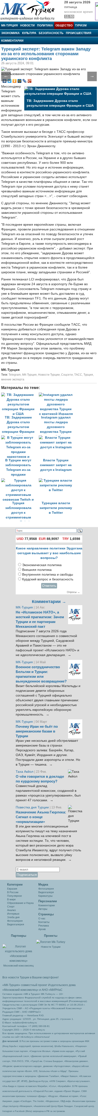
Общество (64, 25)
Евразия (12, 888)
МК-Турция (9, 25)
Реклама (43, 925)
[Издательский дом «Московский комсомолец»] (18, 951)
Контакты (43, 922)
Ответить (49, 586)
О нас (41, 918)
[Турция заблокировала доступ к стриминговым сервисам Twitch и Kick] (20, 480)
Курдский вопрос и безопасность (47, 579)
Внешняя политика (37, 570)
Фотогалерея (15, 920)
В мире (11, 899)
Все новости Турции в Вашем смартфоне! (30, 977)
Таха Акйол (24, 771)
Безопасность (51, 33)
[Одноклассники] (14, 81)
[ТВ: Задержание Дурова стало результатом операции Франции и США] (20, 395)
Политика (45, 25)
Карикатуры (45, 895)
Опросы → (73, 592)
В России (12, 892)
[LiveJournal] (24, 81)
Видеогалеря (46, 892)
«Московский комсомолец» (20, 989)
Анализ (11, 910)
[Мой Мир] (19, 81)
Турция (88, 374)
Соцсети (67, 374)
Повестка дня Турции (33, 807)
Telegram (15, 374)
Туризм (81, 25)
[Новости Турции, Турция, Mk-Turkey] (50, 941)
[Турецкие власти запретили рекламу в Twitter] (57, 480)
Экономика (10, 33)
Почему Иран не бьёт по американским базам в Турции (37, 731)
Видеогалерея (15, 924)
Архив (42, 929)
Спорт (11, 906)
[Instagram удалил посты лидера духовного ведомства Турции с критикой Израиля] (57, 395)
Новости (27, 25)
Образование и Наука (20, 903)
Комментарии (12, 40)
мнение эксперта (12, 379)
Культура (29, 33)
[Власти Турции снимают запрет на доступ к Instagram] (57, 437)
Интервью (13, 913)
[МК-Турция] (29, 10)
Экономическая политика (42, 565)
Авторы (42, 908)
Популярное (14, 895)
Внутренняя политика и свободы (47, 574)
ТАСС (78, 374)
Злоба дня (13, 917)
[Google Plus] (29, 81)
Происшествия (78, 33)
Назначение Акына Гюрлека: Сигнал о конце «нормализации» (41, 817)
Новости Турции (49, 374)
